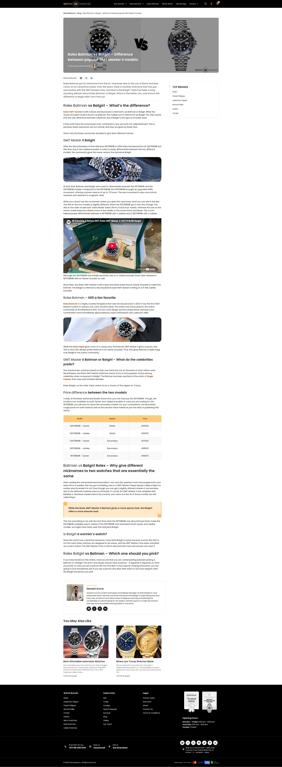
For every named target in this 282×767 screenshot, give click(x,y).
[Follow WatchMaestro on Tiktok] (204, 743)
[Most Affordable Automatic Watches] (86, 641)
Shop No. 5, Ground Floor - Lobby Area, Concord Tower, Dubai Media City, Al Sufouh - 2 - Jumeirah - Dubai (200, 750)
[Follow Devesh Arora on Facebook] (89, 609)
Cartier (176, 113)
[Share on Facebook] (81, 78)
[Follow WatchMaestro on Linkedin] (215, 743)
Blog (105, 716)
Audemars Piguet (180, 100)
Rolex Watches (135, 4)
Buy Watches (119, 4)
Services (192, 4)
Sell (104, 698)
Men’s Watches (70, 720)
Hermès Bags (181, 4)
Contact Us (148, 709)
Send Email (99, 747)
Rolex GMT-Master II (73, 111)
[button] (205, 4)
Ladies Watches (153, 4)
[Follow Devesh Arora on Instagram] (100, 609)
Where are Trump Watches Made (135, 661)
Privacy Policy (149, 698)
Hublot (175, 109)
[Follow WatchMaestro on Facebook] (182, 743)
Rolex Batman (70, 303)
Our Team (107, 724)
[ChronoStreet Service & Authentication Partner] (209, 702)
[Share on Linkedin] (91, 78)
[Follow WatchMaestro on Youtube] (199, 743)
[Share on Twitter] (86, 78)
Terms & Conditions (151, 713)
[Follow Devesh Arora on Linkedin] (105, 609)
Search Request (110, 709)
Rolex (90, 210)
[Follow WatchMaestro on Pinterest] (210, 743)
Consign (106, 705)
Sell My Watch (167, 4)
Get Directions (120, 747)
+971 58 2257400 (77, 747)
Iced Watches (70, 724)
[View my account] (211, 4)
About (145, 705)
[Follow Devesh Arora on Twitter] (94, 609)
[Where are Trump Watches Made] (138, 641)
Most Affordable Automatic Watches (84, 661)
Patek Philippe (179, 96)
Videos (106, 720)
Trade (105, 701)
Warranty (147, 701)
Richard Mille (178, 104)
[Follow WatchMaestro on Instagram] (193, 743)
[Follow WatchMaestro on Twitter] (188, 743)
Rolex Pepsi (78, 346)
